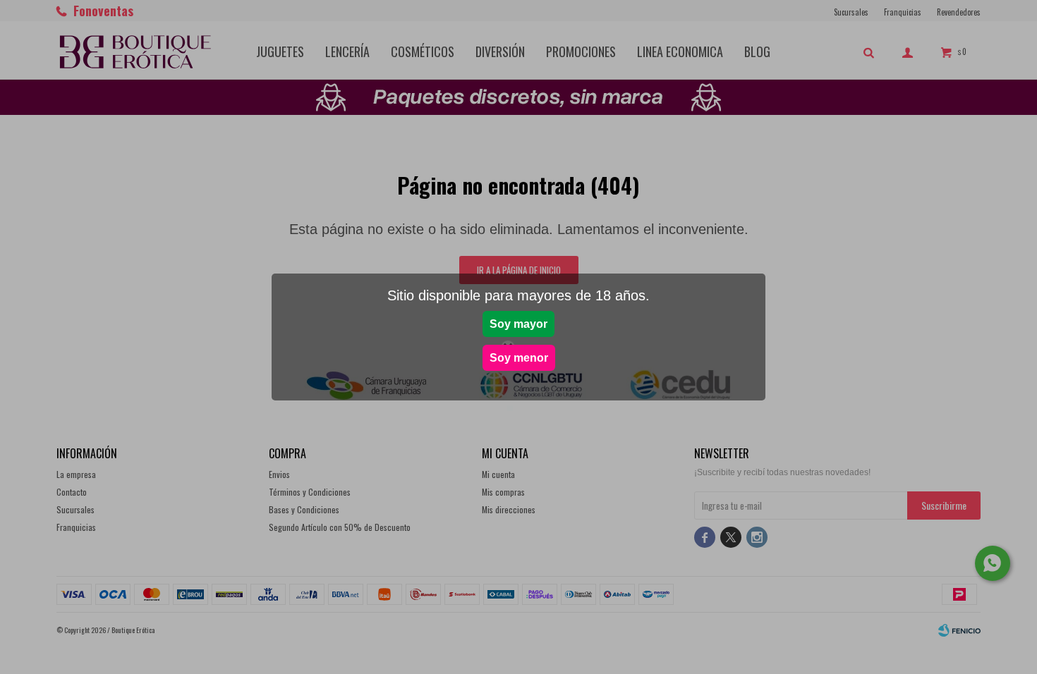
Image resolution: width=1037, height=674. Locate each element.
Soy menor (519, 358)
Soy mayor (518, 324)
